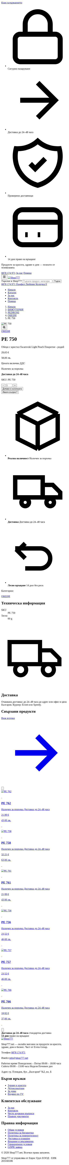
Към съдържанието (11, 2)
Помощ (27, 273)
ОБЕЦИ (12, 315)
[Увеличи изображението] (4, 327)
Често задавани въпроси (21, 1113)
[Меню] (4, 277)
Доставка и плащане (19, 1138)
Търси (57, 281)
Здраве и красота (17, 1085)
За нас (19, 273)
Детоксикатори (16, 1088)
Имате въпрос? (10, 392)
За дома (12, 1091)
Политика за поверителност (23, 1135)
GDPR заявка (15, 1147)
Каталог (12, 292)
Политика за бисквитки (21, 1132)
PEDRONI (13, 312)
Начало (12, 289)
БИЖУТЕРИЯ (15, 309)
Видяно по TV (16, 1094)
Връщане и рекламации (21, 1141)
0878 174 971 (8, 273)
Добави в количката (12, 389)
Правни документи (18, 1116)
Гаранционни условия (20, 1144)
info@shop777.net (18, 1058)
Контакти (13, 298)
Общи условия (16, 1129)
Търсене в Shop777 (11, 281)
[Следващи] (2, 1030)
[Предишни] (2, 788)
